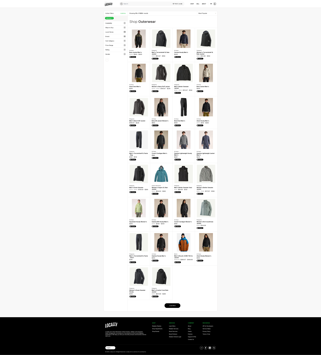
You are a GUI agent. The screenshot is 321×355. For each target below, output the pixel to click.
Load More (172, 305)
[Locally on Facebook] (205, 347)
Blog (189, 328)
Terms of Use (206, 334)
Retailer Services (173, 328)
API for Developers (208, 326)
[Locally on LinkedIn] (209, 347)
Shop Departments (157, 328)
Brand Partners (173, 334)
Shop (192, 4)
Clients (190, 331)
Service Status (207, 328)
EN (211, 3)
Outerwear (109, 18)
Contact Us (191, 339)
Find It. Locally (178, 3)
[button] (116, 23)
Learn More (172, 326)
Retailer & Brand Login (175, 336)
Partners (190, 334)
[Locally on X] (214, 347)
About (204, 4)
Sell (197, 4)
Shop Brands (155, 331)
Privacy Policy (206, 331)
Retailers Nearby (156, 326)
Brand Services (173, 331)
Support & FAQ (192, 336)
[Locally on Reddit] (201, 347)
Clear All (123, 13)
